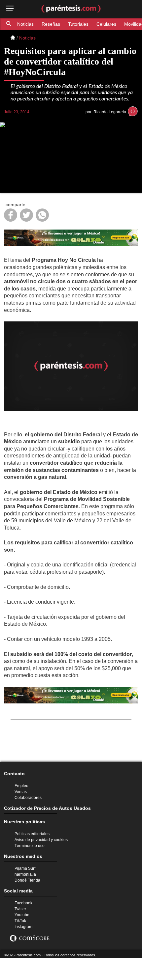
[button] (9, 24)
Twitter (20, 904)
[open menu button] (10, 9)
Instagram (23, 923)
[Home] (13, 38)
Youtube (22, 910)
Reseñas (50, 23)
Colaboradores (27, 787)
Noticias (25, 23)
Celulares (102, 23)
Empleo (21, 775)
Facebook (23, 898)
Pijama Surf (24, 861)
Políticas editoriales (31, 825)
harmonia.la (25, 868)
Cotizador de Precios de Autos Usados (42, 798)
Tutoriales (76, 23)
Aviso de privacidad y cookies (40, 832)
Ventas (20, 781)
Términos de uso (29, 838)
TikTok (20, 916)
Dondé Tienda (27, 874)
